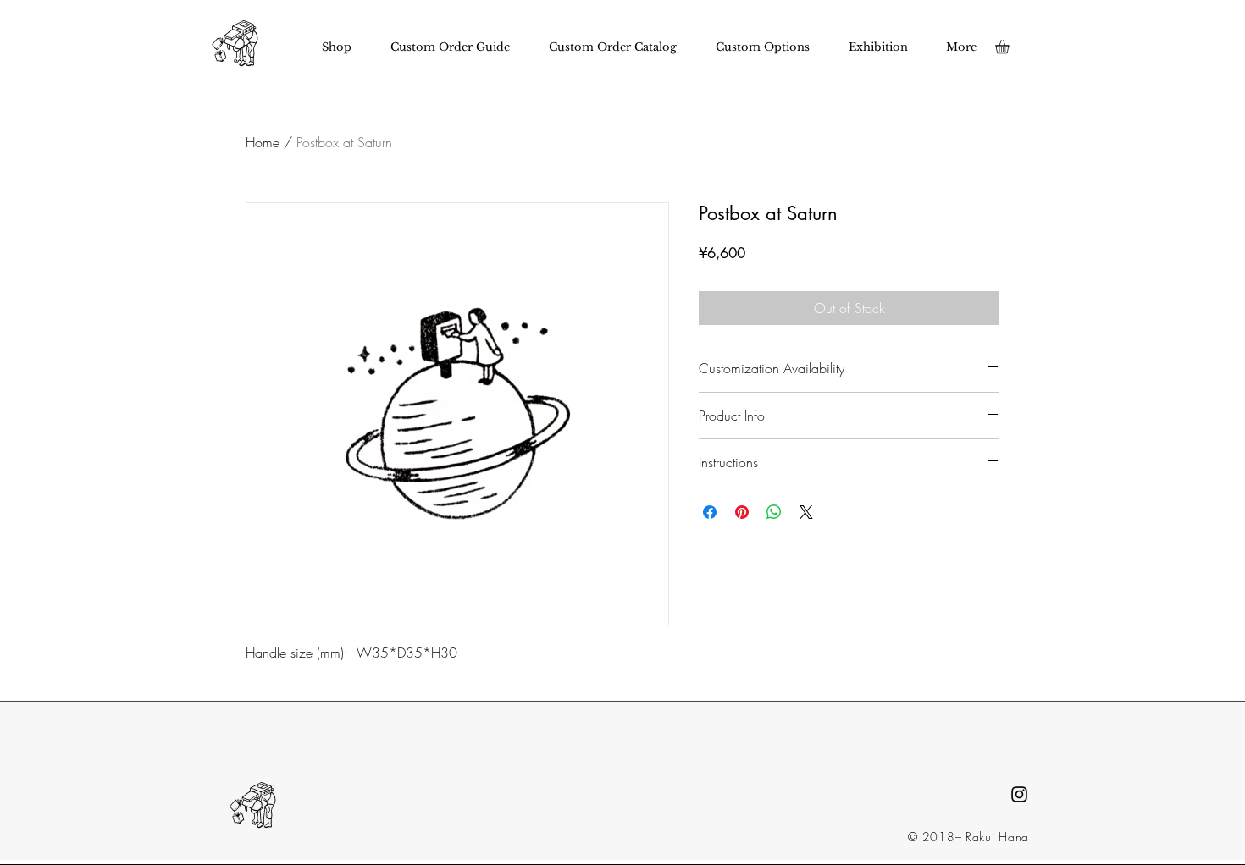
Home (262, 142)
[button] (1010, 47)
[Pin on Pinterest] (742, 512)
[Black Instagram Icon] (1019, 794)
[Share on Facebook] (710, 512)
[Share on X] (806, 512)
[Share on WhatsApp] (774, 512)
